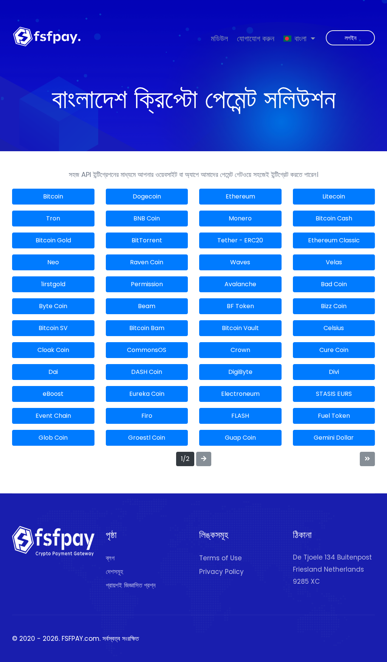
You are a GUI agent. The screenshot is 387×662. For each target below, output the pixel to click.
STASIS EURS (334, 393)
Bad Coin (334, 284)
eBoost (53, 393)
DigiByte (240, 371)
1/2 (185, 458)
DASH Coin (146, 371)
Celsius (334, 328)
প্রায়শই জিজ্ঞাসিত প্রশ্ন (131, 585)
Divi (334, 371)
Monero (240, 218)
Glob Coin (53, 437)
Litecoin (333, 196)
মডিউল (219, 38)
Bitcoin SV (53, 328)
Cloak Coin (53, 350)
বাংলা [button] (300, 38)
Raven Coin (146, 262)
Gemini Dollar (334, 437)
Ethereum (240, 196)
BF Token (240, 306)
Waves (240, 262)
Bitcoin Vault (240, 328)
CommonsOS (146, 350)
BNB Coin (146, 218)
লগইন (350, 38)
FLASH (240, 415)
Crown (240, 350)
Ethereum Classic (334, 240)
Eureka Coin (146, 393)
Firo (146, 415)
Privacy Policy (221, 571)
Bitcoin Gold (53, 240)
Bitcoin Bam (146, 328)
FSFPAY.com (80, 638)
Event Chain (53, 415)
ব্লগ (110, 558)
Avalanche (240, 284)
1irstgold (53, 284)
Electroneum (240, 393)
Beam (146, 306)
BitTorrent (147, 240)
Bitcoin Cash (334, 218)
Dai (53, 371)
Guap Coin (240, 437)
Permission (147, 284)
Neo (53, 262)
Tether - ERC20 (240, 240)
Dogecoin (147, 196)
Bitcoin (53, 196)
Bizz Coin (334, 306)
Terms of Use (220, 558)
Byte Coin (53, 306)
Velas (334, 262)
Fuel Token (334, 415)
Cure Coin (333, 350)
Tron (53, 218)
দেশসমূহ (114, 571)
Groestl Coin (146, 437)
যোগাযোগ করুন (255, 38)
